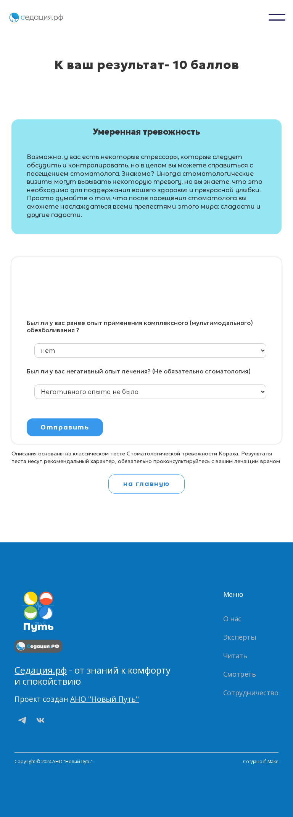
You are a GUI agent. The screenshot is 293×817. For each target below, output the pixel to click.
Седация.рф (40, 670)
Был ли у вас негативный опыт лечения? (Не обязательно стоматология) (139, 371)
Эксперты (239, 637)
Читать (235, 655)
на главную (146, 483)
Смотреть (239, 674)
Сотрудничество (251, 692)
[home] (36, 17)
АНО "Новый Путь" (104, 699)
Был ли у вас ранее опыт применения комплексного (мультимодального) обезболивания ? (140, 326)
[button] (277, 17)
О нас (232, 618)
